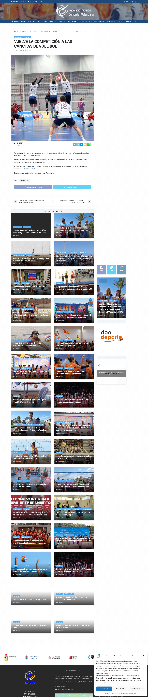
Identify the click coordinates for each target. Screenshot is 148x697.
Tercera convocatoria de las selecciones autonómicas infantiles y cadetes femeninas (29, 542)
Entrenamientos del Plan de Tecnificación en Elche (29, 626)
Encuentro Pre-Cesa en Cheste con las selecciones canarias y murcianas (70, 372)
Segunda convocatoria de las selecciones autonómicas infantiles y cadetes (71, 598)
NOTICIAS (36, 21)
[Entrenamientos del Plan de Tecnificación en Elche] (31, 620)
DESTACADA (28, 50)
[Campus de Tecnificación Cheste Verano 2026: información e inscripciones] (74, 507)
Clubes (27, 37)
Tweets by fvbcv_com (111, 369)
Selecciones (68, 339)
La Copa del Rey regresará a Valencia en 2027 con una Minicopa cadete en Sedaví (73, 401)
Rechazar (120, 689)
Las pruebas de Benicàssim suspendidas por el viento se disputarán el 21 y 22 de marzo (30, 570)
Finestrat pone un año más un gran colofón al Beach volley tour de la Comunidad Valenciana (30, 231)
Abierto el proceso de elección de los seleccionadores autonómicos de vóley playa (29, 429)
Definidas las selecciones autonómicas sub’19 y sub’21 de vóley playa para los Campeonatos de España (30, 314)
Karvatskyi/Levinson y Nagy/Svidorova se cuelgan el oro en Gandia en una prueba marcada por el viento (31, 653)
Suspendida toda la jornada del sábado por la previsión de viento (72, 626)
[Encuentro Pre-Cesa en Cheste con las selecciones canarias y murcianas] (74, 366)
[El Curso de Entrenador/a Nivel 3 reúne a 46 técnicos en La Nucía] (31, 282)
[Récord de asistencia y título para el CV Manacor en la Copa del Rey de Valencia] (74, 564)
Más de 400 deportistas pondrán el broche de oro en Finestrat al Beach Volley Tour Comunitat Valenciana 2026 (74, 230)
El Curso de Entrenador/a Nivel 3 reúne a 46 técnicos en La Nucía (29, 288)
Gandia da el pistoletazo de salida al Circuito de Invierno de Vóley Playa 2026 (73, 655)
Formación (25, 283)
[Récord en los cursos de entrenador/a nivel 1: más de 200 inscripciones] (31, 479)
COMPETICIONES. (29, 169)
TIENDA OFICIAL (99, 21)
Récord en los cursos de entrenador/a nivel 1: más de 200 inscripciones (29, 485)
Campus (59, 509)
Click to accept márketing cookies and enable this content (111, 369)
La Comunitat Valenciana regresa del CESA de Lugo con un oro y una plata (73, 344)
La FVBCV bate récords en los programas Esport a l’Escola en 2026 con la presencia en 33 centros (31, 683)
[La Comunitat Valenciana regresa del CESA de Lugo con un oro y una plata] (74, 338)
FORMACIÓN (111, 21)
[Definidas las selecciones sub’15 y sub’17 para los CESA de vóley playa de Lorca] (31, 253)
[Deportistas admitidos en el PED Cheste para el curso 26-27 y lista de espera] (31, 395)
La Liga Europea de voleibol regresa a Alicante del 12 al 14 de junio (74, 457)
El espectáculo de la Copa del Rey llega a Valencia (31, 599)
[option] (111, 297)
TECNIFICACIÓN (85, 21)
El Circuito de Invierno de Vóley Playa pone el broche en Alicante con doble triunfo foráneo (72, 485)
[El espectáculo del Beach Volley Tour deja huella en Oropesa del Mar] (31, 366)
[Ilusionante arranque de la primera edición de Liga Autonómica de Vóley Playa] (74, 677)
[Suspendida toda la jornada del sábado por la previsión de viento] (74, 620)
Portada (16, 31)
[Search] (136, 21)
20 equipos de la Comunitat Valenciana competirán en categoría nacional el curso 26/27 (74, 288)
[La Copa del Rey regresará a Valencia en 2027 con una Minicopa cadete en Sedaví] (74, 395)
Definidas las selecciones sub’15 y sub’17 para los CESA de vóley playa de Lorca (31, 259)
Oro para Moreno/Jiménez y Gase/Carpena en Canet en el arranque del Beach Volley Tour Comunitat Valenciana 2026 (73, 427)
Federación (18, 37)
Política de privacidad (122, 693)
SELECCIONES (71, 21)
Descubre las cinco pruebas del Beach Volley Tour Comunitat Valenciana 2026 (29, 457)
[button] (144, 656)
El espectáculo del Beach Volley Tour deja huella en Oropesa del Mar (30, 372)
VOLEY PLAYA (59, 21)
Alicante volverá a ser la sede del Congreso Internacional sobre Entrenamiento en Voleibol (30, 513)
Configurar (137, 689)
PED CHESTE (76, 509)
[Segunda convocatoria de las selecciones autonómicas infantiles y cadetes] (74, 592)
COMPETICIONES (47, 21)
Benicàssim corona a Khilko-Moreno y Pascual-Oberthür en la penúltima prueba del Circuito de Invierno (73, 540)
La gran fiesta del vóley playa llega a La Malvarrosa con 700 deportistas (27, 344)
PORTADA (15, 21)
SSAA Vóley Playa (19, 255)
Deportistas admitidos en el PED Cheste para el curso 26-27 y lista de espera (30, 401)
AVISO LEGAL (132, 693)
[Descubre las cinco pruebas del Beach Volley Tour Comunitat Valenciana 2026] (31, 451)
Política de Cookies (110, 693)
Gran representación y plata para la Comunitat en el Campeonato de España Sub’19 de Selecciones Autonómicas (74, 258)
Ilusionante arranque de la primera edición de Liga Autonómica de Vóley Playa (74, 683)
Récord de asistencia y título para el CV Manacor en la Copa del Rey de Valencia (74, 570)
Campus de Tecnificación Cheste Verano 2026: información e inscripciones (73, 513)
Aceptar (104, 689)
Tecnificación (86, 509)
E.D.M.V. (121, 21)
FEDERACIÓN (25, 21)
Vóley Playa (17, 227)
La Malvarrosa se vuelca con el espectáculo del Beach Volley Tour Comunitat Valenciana (73, 316)
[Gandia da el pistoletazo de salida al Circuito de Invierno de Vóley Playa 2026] (74, 649)
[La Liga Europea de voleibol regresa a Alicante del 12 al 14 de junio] (74, 451)
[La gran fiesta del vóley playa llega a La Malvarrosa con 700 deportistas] (31, 338)
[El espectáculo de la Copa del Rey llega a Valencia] (31, 592)
